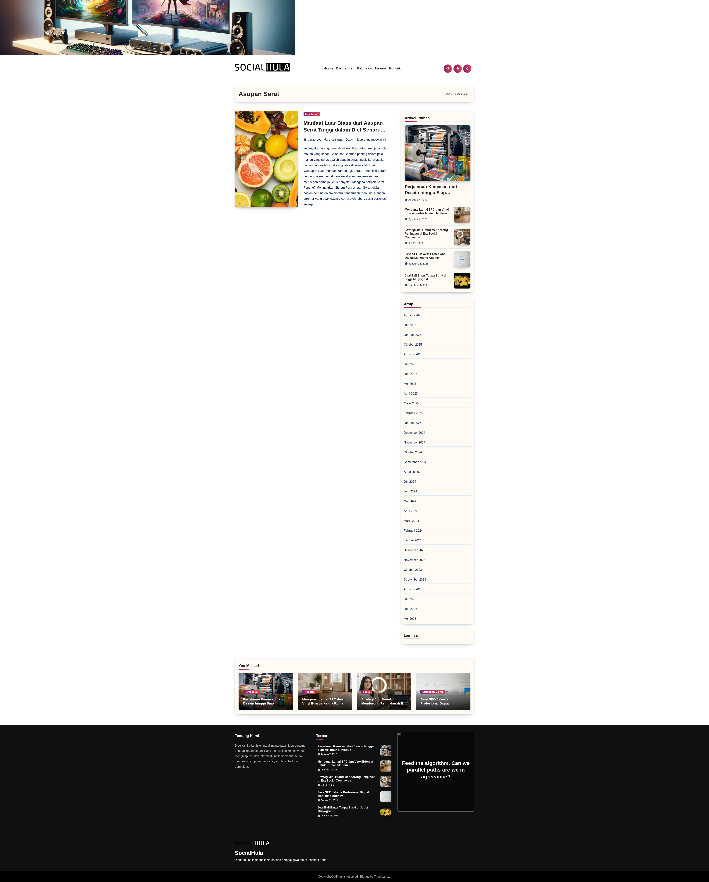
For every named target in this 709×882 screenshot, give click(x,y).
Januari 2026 (412, 334)
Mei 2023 (410, 618)
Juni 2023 (410, 608)
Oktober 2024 (413, 452)
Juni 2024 (410, 491)
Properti (309, 691)
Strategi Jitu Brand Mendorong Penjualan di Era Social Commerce (426, 233)
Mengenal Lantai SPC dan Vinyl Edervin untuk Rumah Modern (323, 703)
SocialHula (249, 853)
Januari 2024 (412, 540)
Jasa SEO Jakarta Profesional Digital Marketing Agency (435, 703)
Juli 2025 (410, 364)
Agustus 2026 (413, 315)
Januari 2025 (412, 422)
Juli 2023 (410, 599)
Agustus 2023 (413, 589)
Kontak (395, 68)
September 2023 (415, 579)
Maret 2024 (411, 520)
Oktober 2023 (413, 569)
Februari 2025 (413, 413)
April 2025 (411, 393)
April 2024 (411, 511)
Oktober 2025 (413, 344)
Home (328, 68)
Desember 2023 (414, 550)
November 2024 (414, 442)
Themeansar (382, 876)
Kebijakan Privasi (371, 68)
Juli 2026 (410, 325)
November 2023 (414, 560)
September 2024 (415, 462)
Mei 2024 (410, 501)
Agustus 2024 (413, 471)
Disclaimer (345, 68)
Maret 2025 (411, 403)
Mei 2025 (410, 383)
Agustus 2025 (413, 354)
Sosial (367, 691)
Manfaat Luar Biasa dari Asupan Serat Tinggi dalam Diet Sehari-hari (343, 129)
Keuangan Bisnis (432, 691)
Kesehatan (311, 113)
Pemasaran (251, 691)
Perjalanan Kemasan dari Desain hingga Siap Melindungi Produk (431, 192)
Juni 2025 (410, 374)
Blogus (364, 876)
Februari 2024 (413, 530)
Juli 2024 (410, 481)
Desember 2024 (414, 432)
